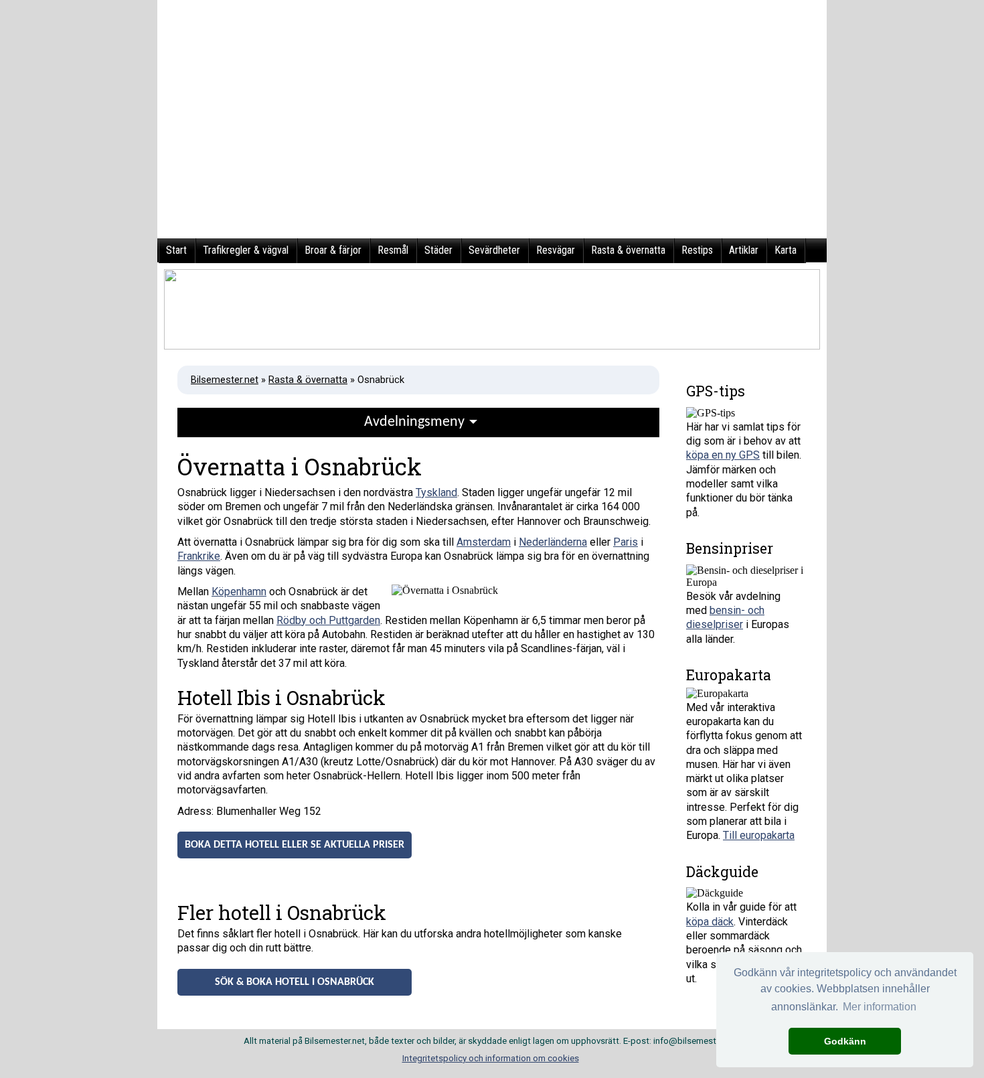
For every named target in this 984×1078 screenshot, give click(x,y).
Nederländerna (553, 542)
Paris (625, 542)
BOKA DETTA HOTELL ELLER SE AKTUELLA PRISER (294, 845)
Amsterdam (484, 542)
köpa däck (710, 921)
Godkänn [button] (845, 1041)
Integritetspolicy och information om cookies (490, 1058)
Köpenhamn (239, 591)
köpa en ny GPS (723, 455)
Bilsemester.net (224, 380)
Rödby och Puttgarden (328, 620)
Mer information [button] (879, 1006)
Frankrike (198, 556)
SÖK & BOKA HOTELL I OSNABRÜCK (294, 982)
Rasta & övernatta (307, 380)
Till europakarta (759, 835)
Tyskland (436, 492)
